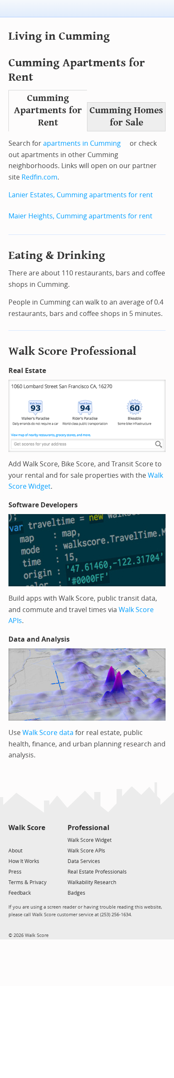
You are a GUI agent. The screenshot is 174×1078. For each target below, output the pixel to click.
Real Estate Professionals (97, 872)
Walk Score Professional (72, 351)
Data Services (84, 861)
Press (15, 872)
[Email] (39, 839)
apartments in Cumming (82, 143)
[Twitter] (13, 839)
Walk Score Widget (89, 840)
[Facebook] (26, 839)
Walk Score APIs (86, 851)
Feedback (19, 893)
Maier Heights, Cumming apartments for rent (80, 216)
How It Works (23, 861)
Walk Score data (47, 733)
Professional (88, 828)
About (15, 851)
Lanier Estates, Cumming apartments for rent (80, 195)
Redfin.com (39, 177)
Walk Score (26, 828)
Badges (76, 893)
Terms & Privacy (27, 882)
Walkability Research (92, 882)
